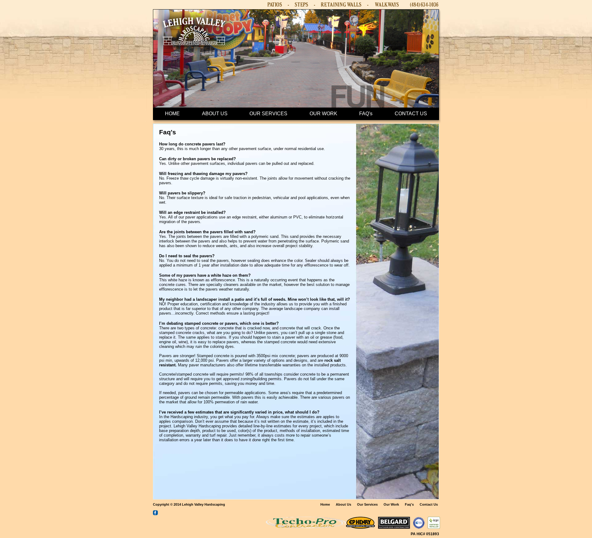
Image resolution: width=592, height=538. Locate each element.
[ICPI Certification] (434, 527)
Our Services (367, 504)
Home (325, 504)
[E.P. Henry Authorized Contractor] (360, 527)
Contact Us (429, 504)
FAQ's (365, 113)
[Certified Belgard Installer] (394, 527)
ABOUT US (215, 113)
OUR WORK (323, 113)
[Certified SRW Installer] (419, 527)
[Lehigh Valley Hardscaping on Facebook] (155, 513)
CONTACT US (411, 113)
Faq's (409, 504)
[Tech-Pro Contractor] (305, 527)
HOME (172, 113)
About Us (343, 504)
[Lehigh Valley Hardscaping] (194, 52)
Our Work (391, 504)
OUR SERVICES (268, 113)
